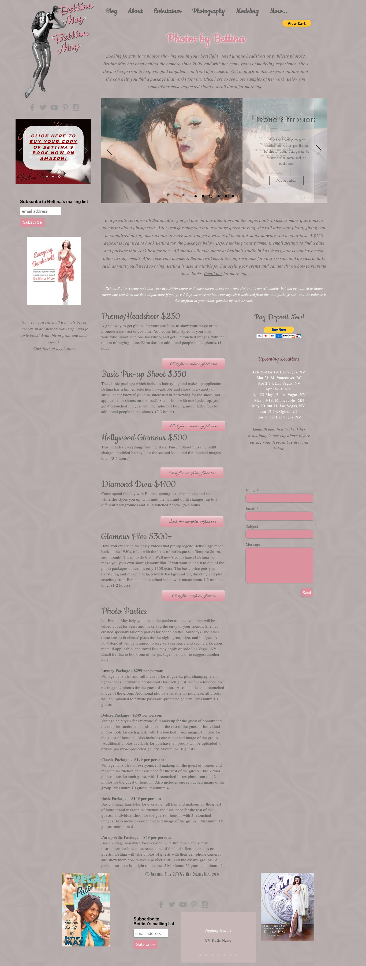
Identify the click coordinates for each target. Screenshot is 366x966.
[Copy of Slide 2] (224, 955)
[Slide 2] (53, 176)
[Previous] (20, 151)
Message (253, 544)
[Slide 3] (59, 176)
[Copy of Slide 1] (218, 955)
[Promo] (203, 196)
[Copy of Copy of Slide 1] (236, 955)
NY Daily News (218, 941)
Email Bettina (112, 654)
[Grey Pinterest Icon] (65, 107)
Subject (252, 526)
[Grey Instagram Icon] (76, 107)
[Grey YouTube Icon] (54, 107)
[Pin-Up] (210, 196)
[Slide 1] (47, 176)
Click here (214, 79)
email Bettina (285, 243)
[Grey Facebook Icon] (32, 107)
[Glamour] (196, 196)
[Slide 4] (85, 939)
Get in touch (242, 71)
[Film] (226, 196)
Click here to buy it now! (55, 348)
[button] (167, 11)
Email (250, 508)
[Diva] (219, 196)
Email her (213, 273)
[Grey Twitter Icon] (43, 107)
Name (251, 490)
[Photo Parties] (233, 196)
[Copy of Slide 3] (230, 955)
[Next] (86, 151)
